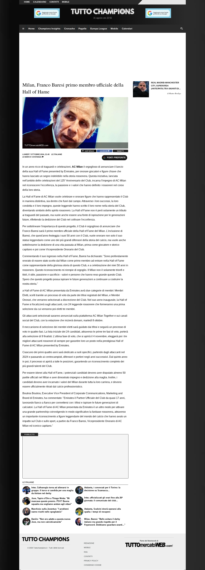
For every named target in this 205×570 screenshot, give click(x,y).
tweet (119, 151)
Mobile (87, 548)
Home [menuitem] (31, 28)
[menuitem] (23, 28)
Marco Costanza (33, 157)
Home (27, 2)
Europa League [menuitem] (98, 28)
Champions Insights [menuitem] (49, 28)
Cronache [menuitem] (69, 28)
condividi (104, 151)
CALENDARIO (39, 2)
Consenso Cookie (92, 565)
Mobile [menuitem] (114, 28)
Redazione (89, 543)
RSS (85, 552)
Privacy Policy (91, 561)
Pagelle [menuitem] (82, 28)
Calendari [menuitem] (127, 28)
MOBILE (65, 2)
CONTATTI (54, 2)
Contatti (88, 556)
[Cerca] (181, 28)
